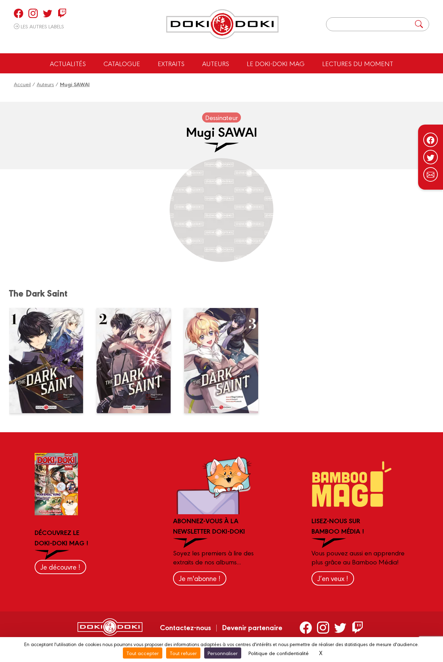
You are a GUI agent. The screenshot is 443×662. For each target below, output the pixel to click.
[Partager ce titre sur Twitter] (430, 157)
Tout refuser (183, 652)
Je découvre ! (60, 566)
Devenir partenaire (252, 627)
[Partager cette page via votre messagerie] (430, 174)
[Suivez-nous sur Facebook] (430, 140)
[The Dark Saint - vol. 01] (50, 361)
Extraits (171, 63)
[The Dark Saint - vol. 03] (225, 361)
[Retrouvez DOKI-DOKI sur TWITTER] (47, 13)
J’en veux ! (332, 578)
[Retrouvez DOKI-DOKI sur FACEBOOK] (18, 13)
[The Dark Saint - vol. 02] (138, 361)
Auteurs (215, 63)
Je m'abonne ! (199, 578)
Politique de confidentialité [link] (278, 652)
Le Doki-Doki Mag (276, 63)
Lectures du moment (357, 63)
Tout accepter (142, 652)
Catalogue (121, 63)
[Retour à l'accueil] (222, 24)
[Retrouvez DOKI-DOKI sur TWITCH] (62, 13)
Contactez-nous (185, 627)
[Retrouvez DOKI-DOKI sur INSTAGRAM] (33, 13)
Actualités (68, 63)
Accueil (22, 84)
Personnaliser (223, 652)
